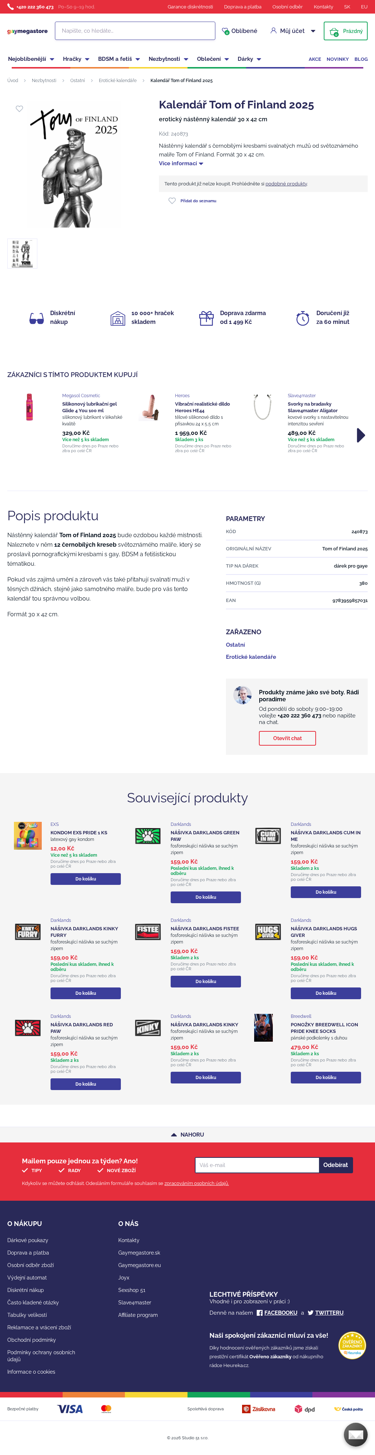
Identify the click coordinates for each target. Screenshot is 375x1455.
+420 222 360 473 (34, 7)
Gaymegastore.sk (139, 1253)
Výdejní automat (27, 1278)
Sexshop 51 (131, 1290)
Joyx (123, 1278)
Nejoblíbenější (27, 59)
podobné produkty (286, 184)
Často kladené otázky (33, 1303)
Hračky (72, 59)
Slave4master (134, 1303)
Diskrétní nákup (25, 1290)
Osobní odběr (287, 7)
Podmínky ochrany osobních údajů (41, 1355)
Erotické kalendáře (118, 80)
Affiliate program (138, 1315)
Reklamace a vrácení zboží (39, 1327)
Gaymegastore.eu (139, 1265)
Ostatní (77, 80)
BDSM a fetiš (115, 59)
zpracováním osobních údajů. (196, 1183)
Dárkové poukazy (27, 1240)
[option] (74, 423)
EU (364, 7)
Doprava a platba (242, 7)
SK (347, 7)
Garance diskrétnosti (190, 7)
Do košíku (85, 879)
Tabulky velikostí (27, 1315)
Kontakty (323, 7)
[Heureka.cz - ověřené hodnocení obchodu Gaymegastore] (352, 1357)
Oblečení (209, 59)
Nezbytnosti (164, 59)
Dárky (245, 59)
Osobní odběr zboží (30, 1265)
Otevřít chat (287, 738)
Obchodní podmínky (31, 1340)
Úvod (12, 80)
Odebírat (335, 1165)
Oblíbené (241, 31)
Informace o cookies (31, 1372)
